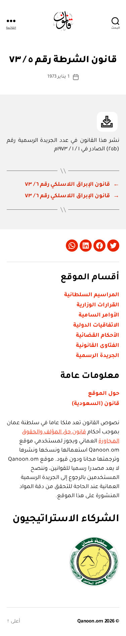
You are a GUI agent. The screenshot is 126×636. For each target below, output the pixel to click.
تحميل (107, 122)
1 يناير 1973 (58, 76)
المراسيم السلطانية (91, 295)
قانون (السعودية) (95, 404)
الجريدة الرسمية (97, 356)
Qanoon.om (90, 622)
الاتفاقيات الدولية (96, 326)
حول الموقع (103, 394)
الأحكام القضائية (97, 336)
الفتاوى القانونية (97, 346)
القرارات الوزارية (98, 305)
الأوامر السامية (99, 315)
